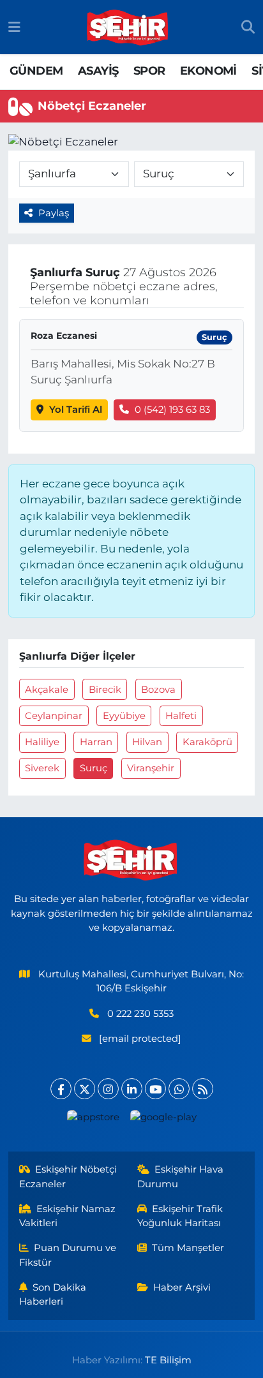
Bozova (158, 689)
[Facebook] (60, 1088)
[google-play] (163, 1120)
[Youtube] (155, 1088)
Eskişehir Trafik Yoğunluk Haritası (180, 1216)
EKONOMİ (208, 71)
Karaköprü (207, 742)
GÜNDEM (36, 71)
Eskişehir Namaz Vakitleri (67, 1216)
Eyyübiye (124, 716)
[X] (84, 1088)
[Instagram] (108, 1088)
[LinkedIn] (131, 1088)
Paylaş (53, 213)
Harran (96, 742)
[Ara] (248, 27)
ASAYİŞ (98, 71)
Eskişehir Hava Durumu (180, 1176)
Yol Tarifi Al (75, 409)
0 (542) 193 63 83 (172, 409)
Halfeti (181, 716)
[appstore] (93, 1120)
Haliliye (42, 742)
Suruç (93, 768)
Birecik (105, 689)
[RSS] (202, 1088)
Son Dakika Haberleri (53, 1294)
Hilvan (147, 742)
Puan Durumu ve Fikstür (68, 1255)
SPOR (149, 71)
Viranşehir (150, 768)
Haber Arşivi (182, 1287)
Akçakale (46, 689)
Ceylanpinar (53, 716)
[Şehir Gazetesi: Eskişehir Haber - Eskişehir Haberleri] (128, 27)
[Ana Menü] (14, 26)
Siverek (42, 768)
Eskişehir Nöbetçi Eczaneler (68, 1176)
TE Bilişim (168, 1360)
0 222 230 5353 (140, 1013)
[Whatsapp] (179, 1088)
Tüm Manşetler (188, 1248)
